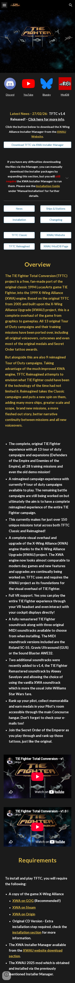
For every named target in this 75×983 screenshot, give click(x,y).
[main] (10, 94)
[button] (4, 5)
